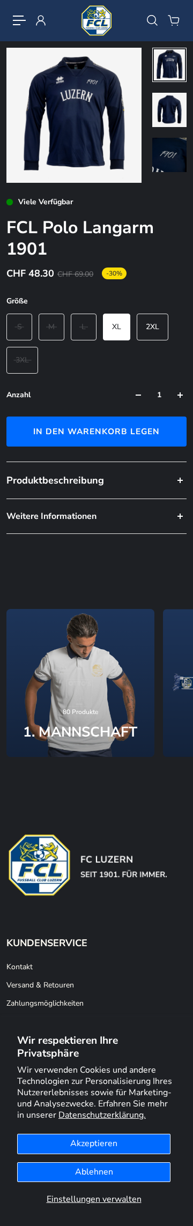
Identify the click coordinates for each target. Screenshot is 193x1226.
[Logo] (96, 20)
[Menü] (19, 20)
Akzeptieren (93, 1143)
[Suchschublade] (152, 20)
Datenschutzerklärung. (102, 1115)
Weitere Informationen (51, 516)
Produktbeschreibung (55, 480)
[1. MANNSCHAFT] (80, 683)
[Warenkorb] (173, 20)
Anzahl (18, 395)
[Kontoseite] (40, 20)
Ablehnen (94, 1172)
